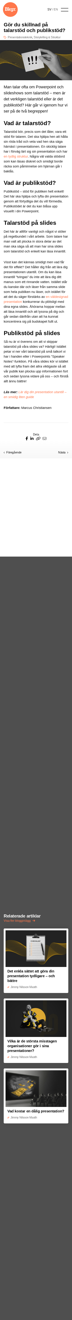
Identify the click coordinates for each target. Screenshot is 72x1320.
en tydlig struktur (16, 156)
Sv (49, 9)
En (56, 9)
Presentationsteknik (20, 37)
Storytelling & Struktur (47, 37)
